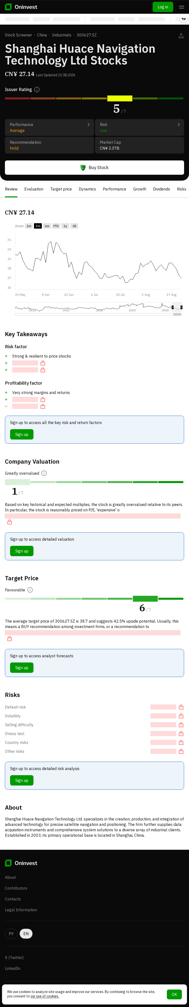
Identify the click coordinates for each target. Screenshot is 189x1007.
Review (11, 189)
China (42, 34)
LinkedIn (12, 968)
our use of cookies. (45, 996)
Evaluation (33, 189)
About (10, 877)
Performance (114, 189)
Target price (61, 189)
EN (26, 933)
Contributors (16, 888)
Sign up (21, 434)
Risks (181, 189)
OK (174, 994)
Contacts (13, 899)
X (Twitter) (14, 957)
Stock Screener (18, 34)
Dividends (161, 189)
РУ (11, 933)
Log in (163, 6)
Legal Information (21, 909)
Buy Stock (99, 167)
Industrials (61, 34)
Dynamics (87, 189)
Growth (139, 189)
